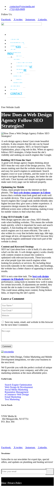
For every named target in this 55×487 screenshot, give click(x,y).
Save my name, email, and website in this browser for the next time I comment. (27, 323)
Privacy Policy (15, 483)
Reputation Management (16, 392)
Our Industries (14, 51)
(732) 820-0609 (8, 432)
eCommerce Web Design (17, 394)
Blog (3, 483)
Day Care (17, 58)
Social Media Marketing (16, 389)
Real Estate (17, 81)
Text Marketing (12, 399)
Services (15, 46)
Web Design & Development (19, 387)
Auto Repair (18, 75)
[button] (5, 99)
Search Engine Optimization (18, 385)
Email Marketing (13, 397)
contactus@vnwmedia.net (13, 442)
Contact (16, 93)
